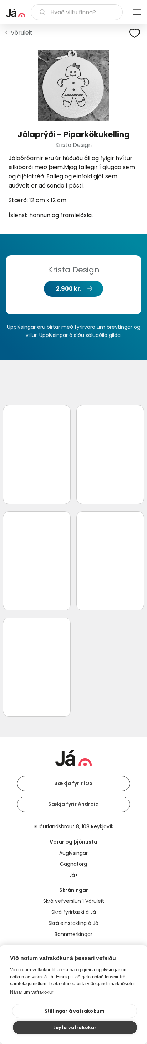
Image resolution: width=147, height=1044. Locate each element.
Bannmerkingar (73, 934)
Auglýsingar (73, 852)
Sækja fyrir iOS (73, 783)
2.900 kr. (68, 289)
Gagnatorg (73, 864)
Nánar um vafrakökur (31, 992)
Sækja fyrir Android (73, 804)
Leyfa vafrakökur (74, 1027)
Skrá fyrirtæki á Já (73, 912)
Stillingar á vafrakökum (75, 1011)
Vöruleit (21, 33)
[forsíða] (15, 13)
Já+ (73, 875)
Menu (137, 12)
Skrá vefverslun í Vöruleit (73, 901)
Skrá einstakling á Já (73, 923)
